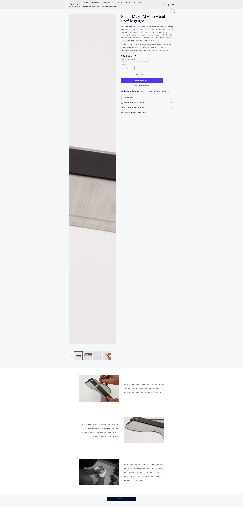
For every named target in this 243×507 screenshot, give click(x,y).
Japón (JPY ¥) (171, 10)
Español (172, 13)
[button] (96, 3)
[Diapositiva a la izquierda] (71, 356)
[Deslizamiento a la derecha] (114, 356)
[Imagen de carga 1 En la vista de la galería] (78, 355)
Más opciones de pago (141, 85)
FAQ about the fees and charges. (139, 61)
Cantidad (123, 64)
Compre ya (121, 499)
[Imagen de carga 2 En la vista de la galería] (88, 355)
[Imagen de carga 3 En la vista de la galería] (97, 355)
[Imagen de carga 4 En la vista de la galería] (107, 355)
